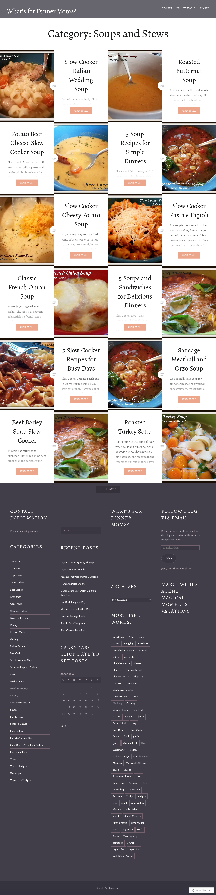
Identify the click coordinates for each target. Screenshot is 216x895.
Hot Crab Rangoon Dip (73, 602)
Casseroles (16, 603)
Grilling (14, 639)
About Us (15, 561)
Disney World (186, 8)
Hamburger (119, 749)
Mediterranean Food (21, 660)
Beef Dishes (16, 589)
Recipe (130, 796)
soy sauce (128, 829)
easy (134, 723)
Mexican (117, 763)
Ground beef (130, 743)
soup (115, 829)
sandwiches (137, 803)
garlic (136, 736)
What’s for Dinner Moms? (126, 518)
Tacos (116, 836)
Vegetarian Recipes (20, 780)
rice (115, 803)
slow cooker (137, 823)
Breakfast (15, 597)
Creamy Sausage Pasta (73, 616)
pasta (138, 776)
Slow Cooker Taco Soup (73, 630)
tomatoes (118, 842)
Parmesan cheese (122, 776)
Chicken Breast (134, 670)
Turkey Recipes (18, 766)
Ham (143, 743)
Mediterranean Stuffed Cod (76, 609)
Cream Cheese (120, 710)
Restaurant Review (20, 702)
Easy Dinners (120, 730)
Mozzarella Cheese (136, 763)
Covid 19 (130, 703)
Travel (204, 8)
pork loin (135, 789)
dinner (128, 716)
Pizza (144, 783)
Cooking (117, 703)
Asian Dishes (17, 582)
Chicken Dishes (18, 611)
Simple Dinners (132, 816)
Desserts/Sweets (19, 618)
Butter (116, 657)
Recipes (167, 8)
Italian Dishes (17, 646)
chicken (117, 670)
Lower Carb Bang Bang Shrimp (77, 562)
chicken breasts (121, 676)
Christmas (131, 683)
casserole (129, 657)
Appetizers (16, 575)
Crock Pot (138, 710)
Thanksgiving (130, 836)
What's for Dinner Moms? (41, 11)
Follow (168, 558)
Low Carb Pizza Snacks (73, 569)
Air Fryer (15, 568)
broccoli (143, 650)
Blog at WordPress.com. (108, 888)
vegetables (118, 849)
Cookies (136, 696)
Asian (131, 637)
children (138, 676)
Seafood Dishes (18, 723)
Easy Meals (136, 730)
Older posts (108, 489)
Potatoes (117, 796)
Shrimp (117, 809)
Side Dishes (16, 731)
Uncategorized (18, 773)
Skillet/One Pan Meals (22, 738)
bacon (142, 637)
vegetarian (134, 849)
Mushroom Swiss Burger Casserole (79, 576)
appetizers (118, 637)
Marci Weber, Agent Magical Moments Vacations (180, 597)
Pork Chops (119, 789)
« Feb (63, 725)
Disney (14, 625)
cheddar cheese (121, 663)
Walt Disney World (123, 856)
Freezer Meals (17, 632)
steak (140, 829)
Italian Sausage (121, 756)
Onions (127, 769)
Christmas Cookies (123, 690)
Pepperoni (118, 783)
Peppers (132, 783)
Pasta (13, 674)
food (126, 736)
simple (116, 816)
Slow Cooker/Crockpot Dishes (26, 745)
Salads (14, 709)
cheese (137, 663)
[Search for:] (81, 530)
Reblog (14, 695)
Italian (133, 749)
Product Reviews (19, 688)
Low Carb (15, 653)
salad (124, 803)
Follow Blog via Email (179, 514)
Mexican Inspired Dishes (23, 667)
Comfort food (120, 696)
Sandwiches (16, 717)
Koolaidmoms (140, 756)
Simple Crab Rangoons (73, 623)
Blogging (129, 643)
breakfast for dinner (123, 650)
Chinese (117, 683)
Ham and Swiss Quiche (73, 584)
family (116, 736)
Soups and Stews (19, 752)
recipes (142, 796)
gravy (116, 743)
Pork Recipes (17, 681)
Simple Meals (120, 823)
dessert (117, 716)
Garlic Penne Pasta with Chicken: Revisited (78, 593)
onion (116, 769)
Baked (116, 643)
